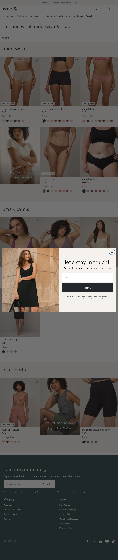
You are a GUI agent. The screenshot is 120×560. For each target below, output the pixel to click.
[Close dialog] (112, 252)
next (87, 287)
